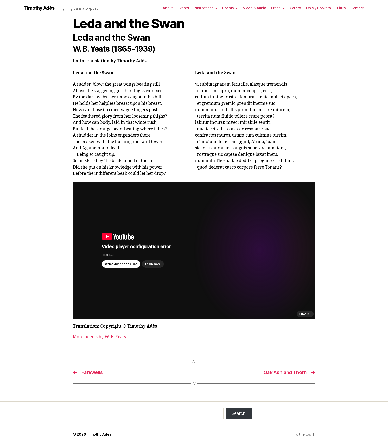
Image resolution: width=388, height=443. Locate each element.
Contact (357, 8)
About (168, 8)
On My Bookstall (319, 8)
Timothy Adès (39, 8)
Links (341, 8)
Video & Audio (254, 8)
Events (183, 8)
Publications (203, 8)
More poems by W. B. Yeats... (101, 337)
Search (239, 413)
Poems (228, 8)
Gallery (295, 8)
